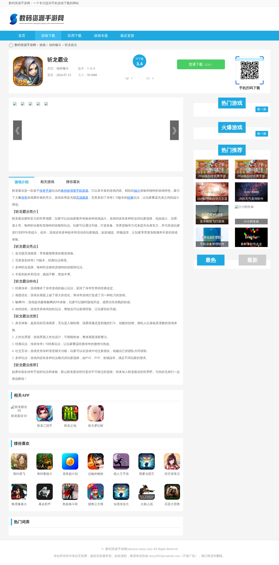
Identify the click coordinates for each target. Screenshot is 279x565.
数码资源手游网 (25, 45)
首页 (21, 35)
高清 (79, 197)
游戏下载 (48, 35)
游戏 (42, 45)
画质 (85, 197)
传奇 (24, 197)
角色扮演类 (68, 190)
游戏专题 (101, 35)
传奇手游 (45, 190)
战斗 (137, 190)
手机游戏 (82, 190)
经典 (130, 197)
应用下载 (75, 35)
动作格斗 (55, 45)
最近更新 (127, 35)
